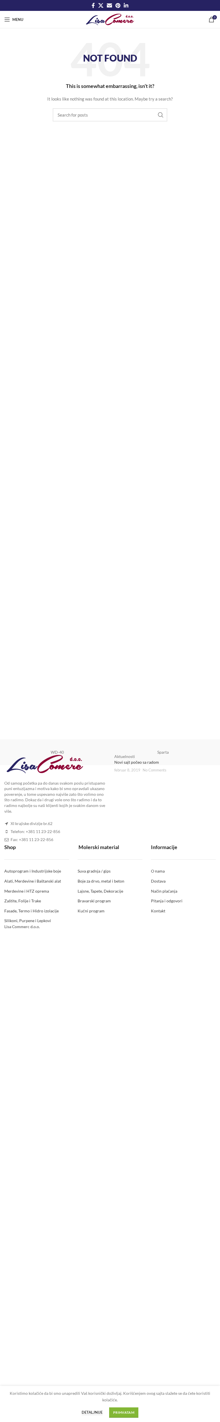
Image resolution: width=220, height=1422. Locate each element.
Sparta (163, 752)
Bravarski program (94, 900)
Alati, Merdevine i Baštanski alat (32, 881)
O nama (158, 871)
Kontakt (158, 910)
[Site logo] (110, 19)
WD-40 (57, 752)
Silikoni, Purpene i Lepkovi (27, 920)
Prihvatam (123, 1412)
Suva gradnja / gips (94, 871)
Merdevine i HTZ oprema (26, 891)
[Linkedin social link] (126, 5)
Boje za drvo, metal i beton (101, 881)
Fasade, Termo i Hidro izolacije (31, 910)
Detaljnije (92, 1412)
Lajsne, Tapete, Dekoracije (100, 891)
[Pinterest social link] (118, 5)
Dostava (158, 881)
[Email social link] (109, 5)
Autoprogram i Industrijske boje (32, 871)
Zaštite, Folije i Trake (22, 900)
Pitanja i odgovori (166, 900)
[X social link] (101, 5)
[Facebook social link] (93, 5)
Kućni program (91, 910)
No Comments (154, 770)
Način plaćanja (164, 891)
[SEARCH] (160, 114)
